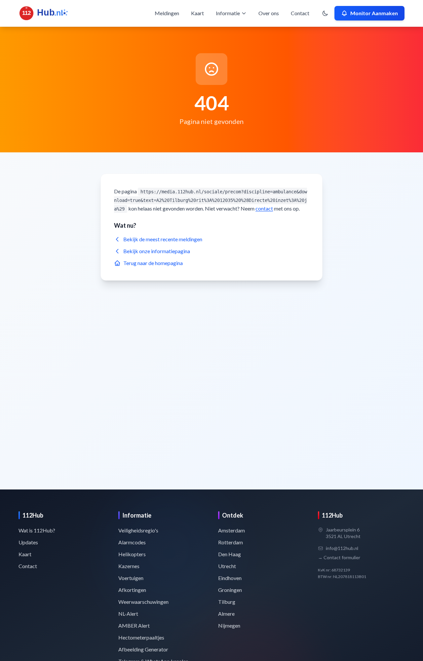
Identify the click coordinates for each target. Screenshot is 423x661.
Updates (28, 542)
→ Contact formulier (339, 557)
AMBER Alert (134, 625)
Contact (300, 13)
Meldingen (167, 13)
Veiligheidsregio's (138, 530)
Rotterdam (230, 542)
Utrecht (227, 566)
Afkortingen (132, 590)
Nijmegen (229, 625)
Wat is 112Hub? (37, 530)
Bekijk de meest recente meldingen (162, 239)
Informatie (228, 13)
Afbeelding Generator (143, 649)
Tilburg (226, 602)
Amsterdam (231, 530)
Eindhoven (230, 578)
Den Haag (229, 554)
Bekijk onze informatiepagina (156, 251)
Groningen (230, 590)
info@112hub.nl (342, 548)
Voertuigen (130, 578)
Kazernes (128, 566)
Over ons (268, 13)
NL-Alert (128, 613)
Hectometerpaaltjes (141, 637)
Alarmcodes (132, 542)
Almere (226, 613)
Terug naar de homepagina (153, 263)
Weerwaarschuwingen (143, 602)
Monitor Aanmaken (374, 13)
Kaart (197, 13)
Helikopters (132, 554)
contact (264, 208)
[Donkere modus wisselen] (325, 13)
